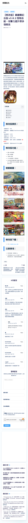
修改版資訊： (9, 110)
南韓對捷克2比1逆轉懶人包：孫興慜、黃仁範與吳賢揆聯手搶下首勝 (13, 478)
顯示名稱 (6, 392)
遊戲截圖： (9, 113)
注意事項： (9, 117)
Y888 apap (6, 506)
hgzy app (6, 501)
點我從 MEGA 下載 (14, 244)
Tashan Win (7, 515)
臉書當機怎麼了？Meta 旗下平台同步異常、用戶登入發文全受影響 (14, 487)
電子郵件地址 (7, 399)
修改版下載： (9, 115)
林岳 (6, 309)
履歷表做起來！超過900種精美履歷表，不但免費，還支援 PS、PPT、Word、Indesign (13, 508)
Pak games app (7, 497)
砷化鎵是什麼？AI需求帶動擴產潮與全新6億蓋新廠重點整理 (14, 473)
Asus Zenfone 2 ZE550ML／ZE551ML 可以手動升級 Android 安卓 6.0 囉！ (14, 517)
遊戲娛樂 (12, 11)
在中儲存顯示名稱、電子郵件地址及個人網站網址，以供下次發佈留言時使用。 (14, 414)
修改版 (5, 261)
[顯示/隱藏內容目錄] (21, 107)
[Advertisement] (14, 46)
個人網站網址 (7, 406)
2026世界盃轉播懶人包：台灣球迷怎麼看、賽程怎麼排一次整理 (13, 483)
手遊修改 (6, 11)
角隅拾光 (5, 3)
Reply (22, 285)
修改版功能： (9, 112)
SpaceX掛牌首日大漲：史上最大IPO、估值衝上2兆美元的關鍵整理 (14, 468)
